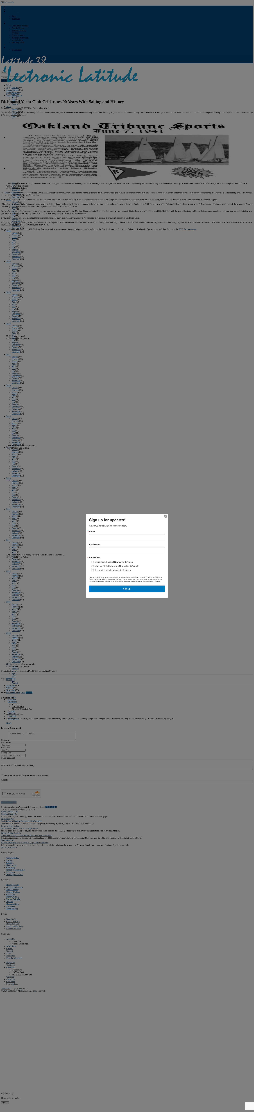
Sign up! (127, 589)
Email (92, 531)
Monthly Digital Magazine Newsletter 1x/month (116, 566)
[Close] (165, 516)
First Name (94, 544)
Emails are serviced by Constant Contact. (146, 581)
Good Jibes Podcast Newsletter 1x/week (114, 562)
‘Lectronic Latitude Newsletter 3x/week (113, 570)
